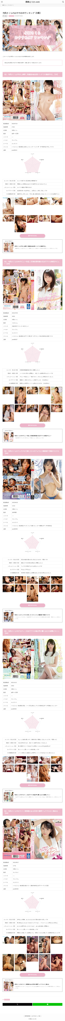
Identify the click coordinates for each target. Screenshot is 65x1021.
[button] (17, 1004)
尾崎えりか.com (32, 2)
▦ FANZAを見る (32, 235)
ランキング (11, 15)
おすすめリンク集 (36, 1016)
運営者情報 (27, 1016)
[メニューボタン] (2, 2)
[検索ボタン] (63, 2)
